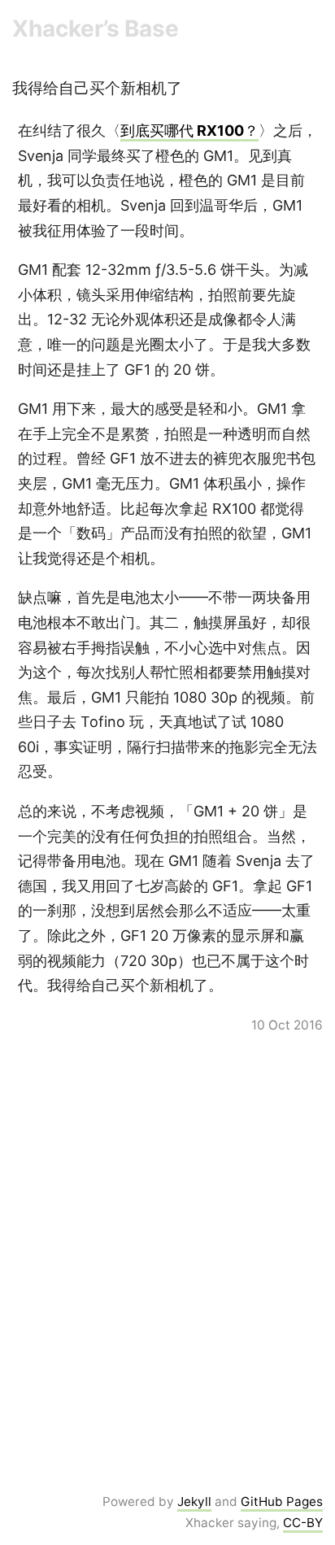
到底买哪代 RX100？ (189, 130)
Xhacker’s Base (95, 28)
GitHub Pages (282, 1501)
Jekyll (194, 1501)
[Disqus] (167, 1262)
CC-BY (303, 1522)
